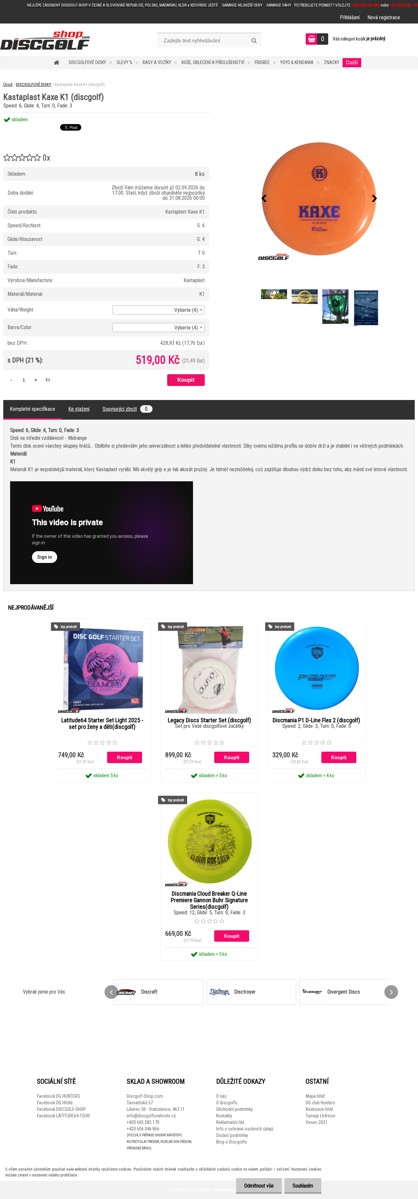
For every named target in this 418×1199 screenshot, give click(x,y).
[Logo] (45, 40)
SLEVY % (124, 62)
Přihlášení (350, 17)
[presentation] (263, 199)
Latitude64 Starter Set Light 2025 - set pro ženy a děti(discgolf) (102, 723)
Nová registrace (383, 17)
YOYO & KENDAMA (297, 62)
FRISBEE (262, 62)
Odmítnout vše (259, 1186)
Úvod (7, 84)
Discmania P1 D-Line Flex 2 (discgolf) (316, 720)
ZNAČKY (331, 62)
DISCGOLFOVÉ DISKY (87, 62)
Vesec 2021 (317, 1122)
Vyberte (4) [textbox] (186, 310)
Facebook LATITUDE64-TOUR (63, 1115)
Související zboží (125, 409)
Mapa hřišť (315, 1096)
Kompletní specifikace (32, 409)
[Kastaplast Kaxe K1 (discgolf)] (319, 198)
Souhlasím (303, 1186)
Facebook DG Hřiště (55, 1102)
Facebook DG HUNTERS (58, 1096)
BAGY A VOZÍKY (157, 62)
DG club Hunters (320, 1102)
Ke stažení (78, 409)
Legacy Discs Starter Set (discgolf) (209, 720)
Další (352, 62)
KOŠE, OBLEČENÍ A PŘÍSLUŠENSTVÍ (213, 62)
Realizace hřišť (319, 1109)
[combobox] (158, 309)
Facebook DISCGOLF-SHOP (61, 1109)
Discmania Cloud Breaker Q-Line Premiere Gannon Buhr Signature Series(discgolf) (209, 900)
